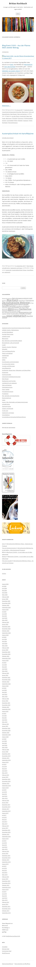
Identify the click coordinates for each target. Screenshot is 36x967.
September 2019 (6, 760)
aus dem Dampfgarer (7, 332)
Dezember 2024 (6, 626)
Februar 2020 (5, 749)
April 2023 (4, 669)
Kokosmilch (4, 307)
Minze (27, 307)
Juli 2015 (4, 866)
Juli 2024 (4, 637)
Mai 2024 (4, 641)
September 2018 (6, 785)
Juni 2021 (4, 715)
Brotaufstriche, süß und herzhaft (10, 343)
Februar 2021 (5, 724)
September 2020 (6, 734)
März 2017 (4, 824)
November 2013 (6, 908)
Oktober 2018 (5, 783)
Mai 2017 (4, 819)
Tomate (22, 313)
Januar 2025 (5, 624)
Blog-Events (25, 112)
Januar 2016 (5, 853)
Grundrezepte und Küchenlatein (10, 362)
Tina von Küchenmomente (9, 548)
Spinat (8, 313)
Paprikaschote (25, 309)
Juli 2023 (4, 662)
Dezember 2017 (6, 804)
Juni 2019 (4, 766)
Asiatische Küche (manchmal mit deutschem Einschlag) (16, 328)
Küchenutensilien (6, 374)
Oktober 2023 (5, 656)
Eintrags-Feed (5, 949)
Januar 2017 (5, 828)
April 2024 (4, 643)
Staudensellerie (15, 313)
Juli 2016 (4, 841)
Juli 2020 (4, 739)
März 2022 (4, 696)
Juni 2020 (4, 741)
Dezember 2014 (6, 881)
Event (11, 64)
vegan (9, 315)
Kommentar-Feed (6, 951)
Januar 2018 (5, 802)
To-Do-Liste (5, 410)
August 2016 (5, 838)
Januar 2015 (5, 879)
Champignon (21, 300)
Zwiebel (4, 318)
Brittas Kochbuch (18, 3)
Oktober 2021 (5, 707)
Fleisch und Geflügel (7, 353)
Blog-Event (9, 118)
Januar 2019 (5, 777)
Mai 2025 (4, 616)
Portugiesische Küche (7, 391)
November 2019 (6, 756)
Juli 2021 (4, 713)
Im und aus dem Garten (8, 364)
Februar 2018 (5, 800)
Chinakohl (14, 118)
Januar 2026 (5, 599)
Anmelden (4, 947)
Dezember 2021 (6, 703)
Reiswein (20, 120)
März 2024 (4, 645)
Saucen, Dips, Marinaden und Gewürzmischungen (15, 402)
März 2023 (4, 671)
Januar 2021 (5, 726)
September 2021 (6, 709)
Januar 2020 (5, 751)
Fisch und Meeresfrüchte (8, 351)
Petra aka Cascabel (7, 561)
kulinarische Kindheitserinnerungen (11, 377)
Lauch (9, 307)
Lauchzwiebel (10, 120)
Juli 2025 (4, 611)
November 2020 (6, 730)
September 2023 (6, 658)
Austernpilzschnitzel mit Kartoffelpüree (17, 133)
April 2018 (4, 796)
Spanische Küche (6, 406)
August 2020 (5, 737)
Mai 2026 (4, 590)
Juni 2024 (4, 639)
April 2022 (4, 694)
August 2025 (5, 609)
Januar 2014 (5, 904)
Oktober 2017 (5, 809)
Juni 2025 (4, 614)
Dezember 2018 (6, 779)
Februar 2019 (5, 775)
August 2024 (5, 635)
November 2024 (6, 628)
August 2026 (5, 584)
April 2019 (4, 771)
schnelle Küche (6, 268)
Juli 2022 (4, 688)
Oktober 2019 (5, 758)
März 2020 (4, 747)
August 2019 (5, 762)
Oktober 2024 (5, 631)
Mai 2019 (4, 768)
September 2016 (6, 836)
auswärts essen (6, 336)
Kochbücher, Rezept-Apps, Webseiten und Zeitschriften (16, 370)
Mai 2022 (4, 692)
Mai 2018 (4, 794)
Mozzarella (5, 309)
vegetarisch (7, 272)
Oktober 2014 (5, 885)
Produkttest (5, 393)
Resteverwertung (24, 312)
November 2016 (6, 832)
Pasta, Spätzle (5, 389)
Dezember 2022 (6, 677)
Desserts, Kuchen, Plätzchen (9, 347)
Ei (30, 303)
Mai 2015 (4, 870)
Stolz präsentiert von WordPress (22, 964)
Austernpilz (23, 116)
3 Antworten (5, 52)
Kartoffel (5, 306)
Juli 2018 (4, 790)
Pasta (9, 311)
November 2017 (6, 807)
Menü (18, 13)
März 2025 (4, 620)
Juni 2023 (4, 664)
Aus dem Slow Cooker (7, 334)
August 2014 (5, 889)
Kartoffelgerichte (6, 368)
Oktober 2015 (5, 860)
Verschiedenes (6, 415)
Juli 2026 (4, 586)
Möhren (16, 309)
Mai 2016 (4, 845)
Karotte (4, 120)
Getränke (4, 357)
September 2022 (6, 684)
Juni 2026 (4, 588)
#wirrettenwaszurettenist (20, 298)
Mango (23, 307)
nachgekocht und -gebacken (9, 383)
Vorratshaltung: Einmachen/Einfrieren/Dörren (14, 417)
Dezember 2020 (6, 728)
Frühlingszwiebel (28, 118)
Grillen (3, 360)
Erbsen (25, 270)
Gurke (16, 304)
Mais (20, 307)
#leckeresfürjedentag (7, 298)
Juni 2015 (4, 868)
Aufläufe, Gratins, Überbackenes (10, 330)
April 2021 (4, 720)
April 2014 (4, 898)
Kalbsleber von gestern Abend (11, 71)
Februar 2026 (5, 597)
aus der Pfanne (15, 116)
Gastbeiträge (5, 355)
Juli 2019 (4, 764)
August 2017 (5, 813)
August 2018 (5, 787)
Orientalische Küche (7, 387)
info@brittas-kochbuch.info (13, 936)
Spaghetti (4, 313)
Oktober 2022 (5, 681)
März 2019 (4, 773)
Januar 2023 (5, 675)
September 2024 (6, 633)
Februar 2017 (5, 826)
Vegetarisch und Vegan (16, 268)
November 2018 (6, 781)
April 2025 (4, 618)
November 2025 (6, 603)
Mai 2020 (4, 743)
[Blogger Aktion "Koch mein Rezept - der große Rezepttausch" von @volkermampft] (10, 519)
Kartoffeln (12, 306)
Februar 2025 (5, 622)
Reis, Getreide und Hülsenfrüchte (10, 312)
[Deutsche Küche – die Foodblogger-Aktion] (8, 492)
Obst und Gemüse (22, 114)
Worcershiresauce (12, 122)
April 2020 (4, 745)
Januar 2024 (5, 650)
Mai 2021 (4, 718)
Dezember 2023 (6, 652)
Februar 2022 (5, 698)
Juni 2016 (4, 843)
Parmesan (4, 311)
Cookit (4, 345)
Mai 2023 (4, 667)
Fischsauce (20, 118)
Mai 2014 (4, 896)
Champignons (30, 300)
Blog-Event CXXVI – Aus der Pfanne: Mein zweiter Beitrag (16, 46)
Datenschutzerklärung (7, 964)
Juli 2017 (4, 815)
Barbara (4, 556)
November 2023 (6, 654)
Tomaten (28, 314)
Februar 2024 (5, 648)
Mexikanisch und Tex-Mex (9, 381)
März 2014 (4, 900)
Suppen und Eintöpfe (7, 408)
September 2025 (6, 607)
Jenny (3, 544)
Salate (3, 400)
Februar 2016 (5, 851)
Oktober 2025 (5, 605)
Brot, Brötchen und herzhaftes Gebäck (12, 340)
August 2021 (5, 711)
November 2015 (6, 857)
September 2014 (6, 887)
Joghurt (20, 304)
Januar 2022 (5, 701)
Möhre (16, 120)
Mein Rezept (13, 114)
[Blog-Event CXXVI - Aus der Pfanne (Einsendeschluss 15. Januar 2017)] (18, 58)
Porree (18, 311)
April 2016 (4, 847)
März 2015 (4, 874)
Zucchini (30, 316)
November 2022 (6, 679)
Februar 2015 (5, 877)
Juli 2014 (4, 891)
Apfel (30, 298)
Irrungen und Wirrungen (8, 366)
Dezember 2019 (6, 754)
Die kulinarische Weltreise (16, 302)
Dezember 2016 (6, 830)
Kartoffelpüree (19, 306)
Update (4, 316)
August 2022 (5, 686)
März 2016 (4, 849)
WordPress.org (6, 953)
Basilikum (4, 300)
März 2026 (4, 595)
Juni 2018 (4, 792)
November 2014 (6, 883)
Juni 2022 (4, 690)
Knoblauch (26, 306)
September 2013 (6, 913)
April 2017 (4, 821)
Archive (4, 573)
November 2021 (6, 705)
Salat (30, 312)
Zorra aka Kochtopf (9, 67)
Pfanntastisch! (28, 64)
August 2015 (5, 864)
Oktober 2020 (5, 732)
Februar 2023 (5, 673)
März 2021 (4, 722)
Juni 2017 (4, 817)
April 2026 (4, 592)
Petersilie (14, 311)
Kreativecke (5, 372)
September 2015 (6, 862)
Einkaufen (4, 349)
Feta (32, 303)
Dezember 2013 (6, 906)
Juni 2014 (4, 894)
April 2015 (4, 872)
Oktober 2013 (5, 911)
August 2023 (5, 660)
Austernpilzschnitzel (17, 270)
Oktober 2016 (5, 834)
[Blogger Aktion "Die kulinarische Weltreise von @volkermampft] (7, 470)
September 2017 (6, 811)
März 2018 (4, 798)
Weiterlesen (6, 105)
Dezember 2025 (6, 601)
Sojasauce (25, 120)
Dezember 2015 (6, 855)
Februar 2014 (5, 902)
